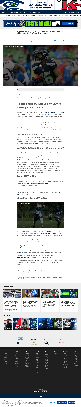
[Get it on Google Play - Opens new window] (44, 392)
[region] (40, 402)
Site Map (16, 384)
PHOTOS (37, 351)
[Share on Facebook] (55, 41)
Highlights (27, 353)
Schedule (55, 351)
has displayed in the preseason (41, 143)
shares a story (33, 260)
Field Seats (76, 365)
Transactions (6, 365)
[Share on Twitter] (58, 41)
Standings (5, 359)
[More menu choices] (43, 12)
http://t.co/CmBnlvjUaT (27, 183)
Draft (16, 353)
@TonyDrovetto (24, 272)
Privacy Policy (10, 405)
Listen (46, 351)
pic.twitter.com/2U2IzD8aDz (40, 183)
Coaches (5, 357)
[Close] (79, 402)
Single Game (76, 353)
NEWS (17, 351)
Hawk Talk (46, 371)
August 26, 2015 (39, 185)
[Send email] (60, 41)
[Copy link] (63, 41)
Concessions (65, 364)
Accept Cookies (72, 402)
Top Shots (37, 362)
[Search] (65, 12)
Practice (37, 367)
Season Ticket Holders (76, 374)
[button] (40, 65)
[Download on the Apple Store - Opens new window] (36, 392)
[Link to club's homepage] (3, 12)
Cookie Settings (52, 402)
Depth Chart (6, 355)
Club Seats (76, 363)
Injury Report (6, 363)
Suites (76, 361)
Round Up (16, 355)
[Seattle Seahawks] (40, 397)
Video (27, 351)
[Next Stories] (75, 324)
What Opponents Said (16, 381)
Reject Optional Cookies (62, 402)
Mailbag (16, 366)
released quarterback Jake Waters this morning (33, 238)
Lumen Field (65, 353)
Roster (6, 353)
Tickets (75, 351)
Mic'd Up (27, 360)
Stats (6, 361)
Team (6, 351)
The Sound (27, 355)
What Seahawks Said (16, 378)
